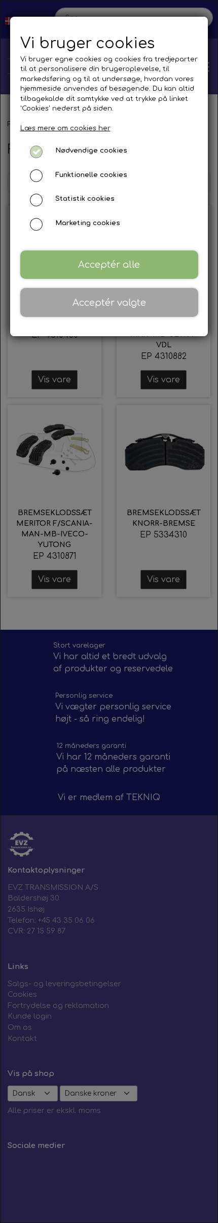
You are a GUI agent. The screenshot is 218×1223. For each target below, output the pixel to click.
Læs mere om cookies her (65, 128)
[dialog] (109, 611)
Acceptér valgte (109, 303)
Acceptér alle (109, 265)
